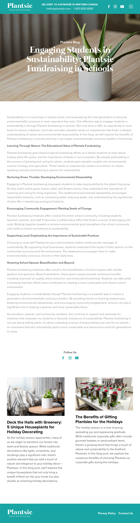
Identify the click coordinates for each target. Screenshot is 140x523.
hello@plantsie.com (58, 9)
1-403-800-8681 (83, 9)
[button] (131, 4)
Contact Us (125, 513)
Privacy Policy (107, 513)
